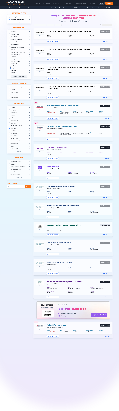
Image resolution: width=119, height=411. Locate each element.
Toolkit (108, 7)
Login (101, 3)
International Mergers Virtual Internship (61, 186)
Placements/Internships (24, 7)
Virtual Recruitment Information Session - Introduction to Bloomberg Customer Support (71, 68)
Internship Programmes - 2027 (57, 147)
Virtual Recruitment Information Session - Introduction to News (69, 49)
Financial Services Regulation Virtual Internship (63, 206)
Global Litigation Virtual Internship (59, 243)
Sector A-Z (65, 7)
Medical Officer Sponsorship (56, 325)
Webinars (101, 7)
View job (107, 118)
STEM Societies (77, 7)
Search (28, 187)
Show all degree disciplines (19, 76)
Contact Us (92, 3)
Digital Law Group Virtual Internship (59, 262)
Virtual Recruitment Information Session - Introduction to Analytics (70, 31)
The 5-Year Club (46, 3)
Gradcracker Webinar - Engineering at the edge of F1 (65, 225)
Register (109, 3)
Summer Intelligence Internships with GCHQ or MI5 (64, 282)
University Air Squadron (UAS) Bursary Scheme (63, 106)
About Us (38, 3)
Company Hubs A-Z (55, 7)
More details (106, 41)
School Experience (53, 167)
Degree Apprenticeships (39, 7)
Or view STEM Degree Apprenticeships (17, 22)
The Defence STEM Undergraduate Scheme (61, 126)
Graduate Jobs (12, 7)
